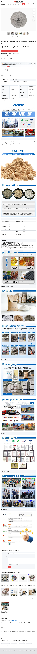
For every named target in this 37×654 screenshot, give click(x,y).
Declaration (28, 650)
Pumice (19, 625)
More (2, 646)
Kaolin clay (2, 624)
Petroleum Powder (14, 642)
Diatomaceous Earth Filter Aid (23, 635)
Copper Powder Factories (5, 642)
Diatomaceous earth (21, 622)
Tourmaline (29, 624)
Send (9, 566)
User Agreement (24, 650)
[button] (33, 81)
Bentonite (28, 622)
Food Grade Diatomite (5, 635)
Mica (19, 624)
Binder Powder (4, 645)
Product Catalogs (14, 620)
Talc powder (3, 625)
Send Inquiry (9, 50)
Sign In (2, 75)
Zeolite (28, 625)
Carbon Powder (24, 640)
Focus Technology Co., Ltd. (12, 650)
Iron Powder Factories (16, 640)
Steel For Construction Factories (6, 640)
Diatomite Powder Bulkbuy (18, 645)
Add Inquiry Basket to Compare (18, 36)
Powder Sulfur (10, 645)
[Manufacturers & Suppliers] (18, 2)
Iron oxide (11, 622)
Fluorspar (11, 624)
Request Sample (16, 53)
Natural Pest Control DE (13, 635)
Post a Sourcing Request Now (29, 566)
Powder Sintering (28, 642)
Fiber (1, 622)
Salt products (12, 625)
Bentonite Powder (21, 642)
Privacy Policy (33, 650)
